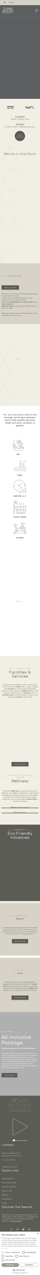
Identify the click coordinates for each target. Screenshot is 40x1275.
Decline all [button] (29, 1265)
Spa (18, 454)
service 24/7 (20, 496)
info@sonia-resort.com (27, 127)
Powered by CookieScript (20, 1273)
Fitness (20, 538)
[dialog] (20, 1253)
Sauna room (20, 517)
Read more (5, 1248)
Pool (20, 475)
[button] (20, 1270)
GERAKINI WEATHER (20, 107)
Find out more (16, 1221)
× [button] (37, 1234)
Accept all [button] (10, 1265)
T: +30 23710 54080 (8, 1160)
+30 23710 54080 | (11, 127)
